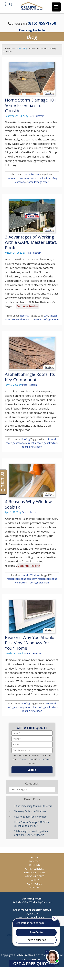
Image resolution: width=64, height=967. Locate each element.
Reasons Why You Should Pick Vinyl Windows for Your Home (29, 642)
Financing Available (32, 30)
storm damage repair (37, 181)
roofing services (50, 319)
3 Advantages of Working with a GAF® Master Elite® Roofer (31, 242)
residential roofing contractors (41, 442)
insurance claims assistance (21, 178)
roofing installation (32, 446)
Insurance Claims (34, 872)
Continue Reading (28, 306)
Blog (25, 48)
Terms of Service (44, 759)
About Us (34, 861)
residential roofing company (26, 319)
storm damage (31, 174)
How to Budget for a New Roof (30, 816)
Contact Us (34, 883)
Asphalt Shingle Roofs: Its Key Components (30, 377)
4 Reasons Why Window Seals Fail (28, 504)
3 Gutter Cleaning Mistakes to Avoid (33, 806)
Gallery (34, 879)
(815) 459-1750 (42, 23)
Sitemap (34, 887)
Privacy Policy (26, 759)
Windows (35, 575)
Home (34, 857)
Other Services (34, 868)
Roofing (24, 315)
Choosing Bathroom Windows (30, 811)
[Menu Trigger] (56, 6)
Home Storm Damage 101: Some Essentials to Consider (31, 105)
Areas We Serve (34, 876)
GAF (46, 315)
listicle (26, 575)
